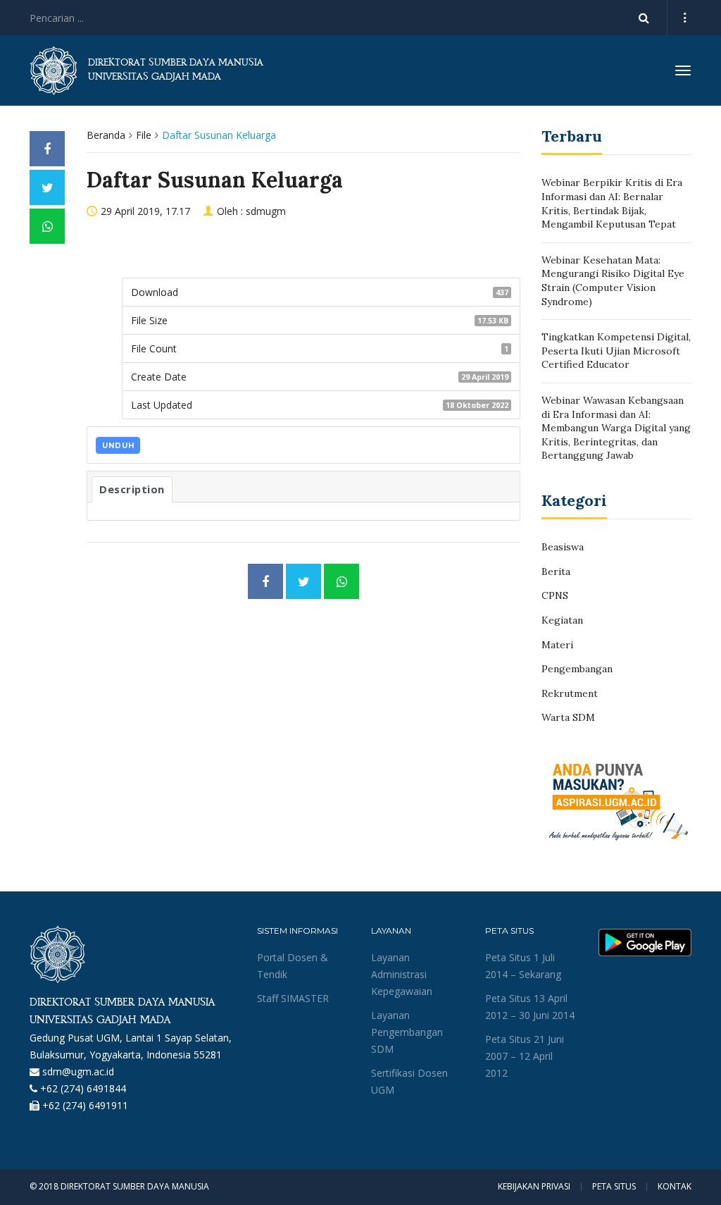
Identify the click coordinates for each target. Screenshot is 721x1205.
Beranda (106, 135)
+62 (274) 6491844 (83, 1088)
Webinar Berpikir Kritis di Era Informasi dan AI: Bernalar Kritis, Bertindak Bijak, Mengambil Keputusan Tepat (611, 203)
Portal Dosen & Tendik (292, 966)
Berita (555, 571)
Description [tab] (132, 489)
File (143, 135)
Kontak (674, 1186)
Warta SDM (568, 717)
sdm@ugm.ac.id (78, 1071)
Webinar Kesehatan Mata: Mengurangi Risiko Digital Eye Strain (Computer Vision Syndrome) (612, 281)
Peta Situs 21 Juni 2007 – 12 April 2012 (524, 1056)
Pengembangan (577, 668)
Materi (557, 644)
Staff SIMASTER (293, 998)
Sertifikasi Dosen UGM (409, 1081)
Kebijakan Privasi (534, 1186)
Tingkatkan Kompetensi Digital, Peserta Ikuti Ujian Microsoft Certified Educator (616, 350)
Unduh (118, 445)
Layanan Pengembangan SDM (407, 1032)
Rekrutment (569, 693)
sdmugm (266, 211)
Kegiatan (562, 620)
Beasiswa (562, 546)
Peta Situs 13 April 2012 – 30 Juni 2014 (530, 1006)
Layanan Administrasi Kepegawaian (401, 974)
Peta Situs (614, 1186)
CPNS (554, 595)
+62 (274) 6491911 (85, 1105)
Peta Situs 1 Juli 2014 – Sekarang (523, 966)
